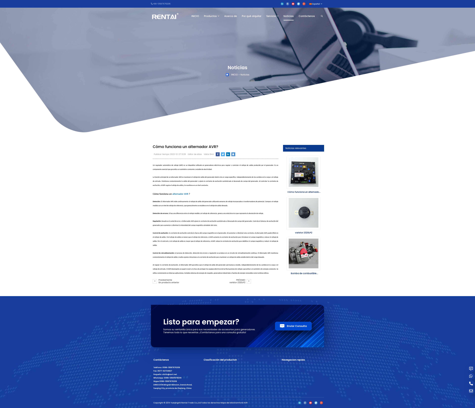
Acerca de (230, 16)
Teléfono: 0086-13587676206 (166, 367)
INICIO (195, 16)
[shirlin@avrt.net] (471, 391)
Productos (210, 16)
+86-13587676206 (161, 3)
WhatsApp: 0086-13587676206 (167, 378)
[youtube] (293, 3)
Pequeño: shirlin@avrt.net (165, 374)
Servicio (271, 16)
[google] (303, 3)
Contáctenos (307, 16)
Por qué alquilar (251, 16)
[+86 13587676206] (471, 376)
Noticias (289, 16)
